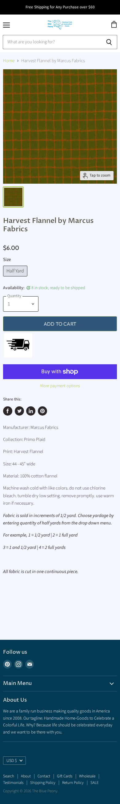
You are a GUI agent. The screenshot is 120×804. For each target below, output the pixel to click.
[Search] (109, 42)
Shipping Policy (42, 782)
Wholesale (87, 776)
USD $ (11, 761)
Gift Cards (64, 776)
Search (8, 776)
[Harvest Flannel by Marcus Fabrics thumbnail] (13, 197)
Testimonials (13, 782)
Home (8, 60)
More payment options (60, 385)
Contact (44, 776)
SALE (94, 782)
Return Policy (73, 782)
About (26, 776)
